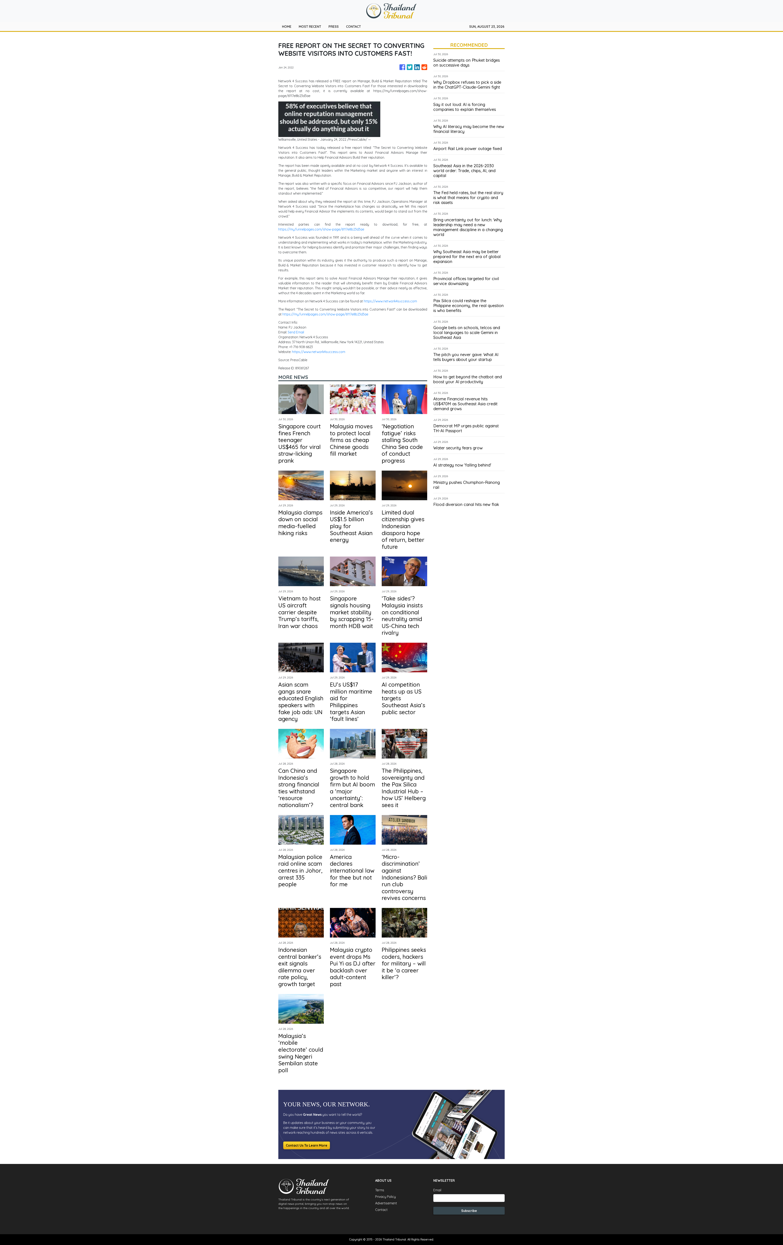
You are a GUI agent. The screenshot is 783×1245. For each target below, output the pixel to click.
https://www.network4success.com (390, 301)
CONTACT (353, 26)
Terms (379, 1190)
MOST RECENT (310, 26)
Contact (381, 1210)
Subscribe (469, 1211)
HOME (286, 26)
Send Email (296, 332)
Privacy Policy (385, 1197)
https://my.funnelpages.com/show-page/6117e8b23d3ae (321, 229)
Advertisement (386, 1203)
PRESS (333, 26)
